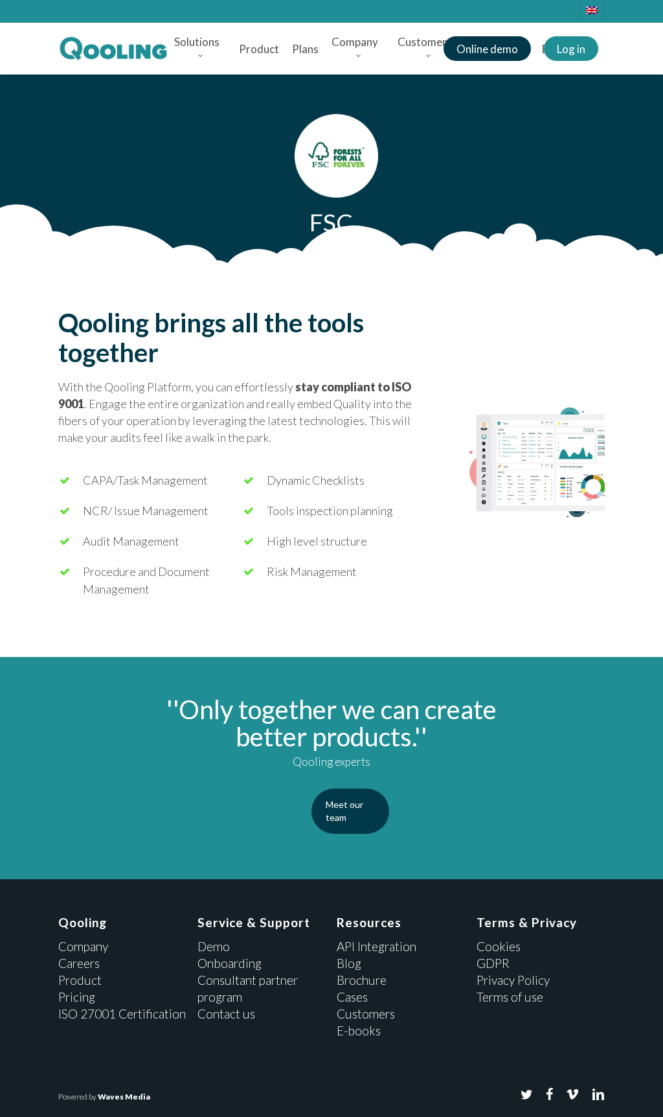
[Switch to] (591, 10)
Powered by (104, 1096)
